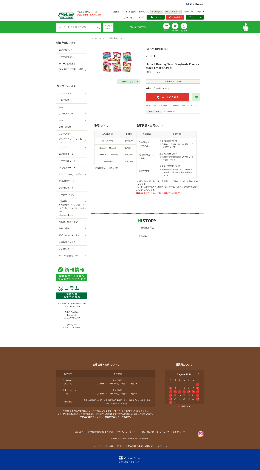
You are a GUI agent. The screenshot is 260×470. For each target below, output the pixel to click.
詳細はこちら (127, 82)
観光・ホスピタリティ (69, 235)
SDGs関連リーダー (67, 181)
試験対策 (63, 201)
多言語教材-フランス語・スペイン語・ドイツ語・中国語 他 (72, 208)
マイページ (196, 17)
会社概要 (79, 432)
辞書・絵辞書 (65, 127)
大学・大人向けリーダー (70, 174)
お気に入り (175, 31)
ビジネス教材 (65, 134)
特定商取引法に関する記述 (100, 432)
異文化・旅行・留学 (68, 222)
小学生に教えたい (67, 57)
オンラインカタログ (172, 12)
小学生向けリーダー (116, 38)
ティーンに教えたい (68, 64)
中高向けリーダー (67, 168)
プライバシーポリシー (127, 432)
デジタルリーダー (67, 188)
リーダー (102, 38)
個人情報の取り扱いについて (155, 432)
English (200, 12)
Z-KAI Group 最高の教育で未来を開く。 (130, 460)
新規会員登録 (177, 17)
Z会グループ (179, 432)
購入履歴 (184, 31)
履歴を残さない (145, 236)
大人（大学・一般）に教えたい (71, 70)
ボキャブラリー (66, 113)
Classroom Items (66, 215)
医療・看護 (64, 228)
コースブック (65, 93)
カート (166, 31)
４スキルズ (64, 100)
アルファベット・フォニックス (71, 140)
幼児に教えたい (66, 50)
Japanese (188, 12)
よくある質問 (131, 12)
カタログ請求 (157, 12)
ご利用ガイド (117, 12)
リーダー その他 (66, 195)
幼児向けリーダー (67, 154)
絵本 (61, 120)
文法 (61, 107)
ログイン (157, 17)
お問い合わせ (144, 12)
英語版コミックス (67, 242)
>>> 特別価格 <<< (69, 255)
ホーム (94, 38)
